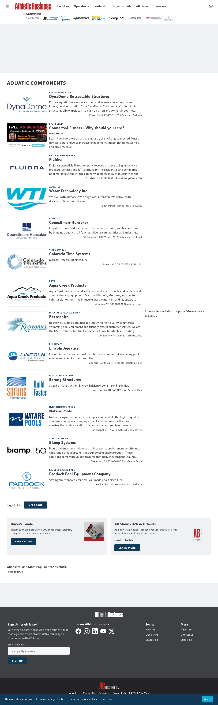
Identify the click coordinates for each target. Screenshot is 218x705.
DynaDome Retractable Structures (79, 96)
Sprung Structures (65, 379)
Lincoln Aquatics (64, 348)
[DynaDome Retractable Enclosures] (32, 18)
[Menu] (7, 6)
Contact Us (89, 693)
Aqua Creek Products (67, 285)
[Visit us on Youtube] (103, 631)
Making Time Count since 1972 (68, 259)
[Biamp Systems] (116, 18)
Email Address (17, 644)
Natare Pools (60, 411)
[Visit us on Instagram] (87, 631)
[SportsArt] (81, 18)
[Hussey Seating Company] (154, 18)
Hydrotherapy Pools (62, 406)
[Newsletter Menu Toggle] (211, 6)
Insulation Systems (61, 375)
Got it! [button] (207, 699)
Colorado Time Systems (69, 254)
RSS (133, 693)
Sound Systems (58, 438)
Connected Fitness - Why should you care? (86, 128)
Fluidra (55, 159)
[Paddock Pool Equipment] (169, 18)
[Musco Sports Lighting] (99, 18)
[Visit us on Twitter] (111, 631)
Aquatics (54, 186)
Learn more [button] (106, 699)
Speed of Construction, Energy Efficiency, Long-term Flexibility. (89, 385)
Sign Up (17, 660)
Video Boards (57, 249)
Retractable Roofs (61, 92)
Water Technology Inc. (68, 191)
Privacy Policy (120, 693)
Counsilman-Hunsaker (68, 222)
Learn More (23, 541)
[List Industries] (51, 18)
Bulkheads (56, 344)
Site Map (144, 693)
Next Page (35, 505)
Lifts (52, 281)
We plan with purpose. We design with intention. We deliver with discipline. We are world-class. (90, 199)
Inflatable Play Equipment (65, 312)
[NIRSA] (66, 18)
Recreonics (58, 317)
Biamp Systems (62, 442)
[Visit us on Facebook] (78, 631)
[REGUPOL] (135, 18)
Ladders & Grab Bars (62, 155)
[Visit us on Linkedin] (95, 631)
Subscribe (104, 693)
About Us (74, 693)
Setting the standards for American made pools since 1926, (86, 480)
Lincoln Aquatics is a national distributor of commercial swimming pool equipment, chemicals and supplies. (94, 356)
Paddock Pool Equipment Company (79, 474)
